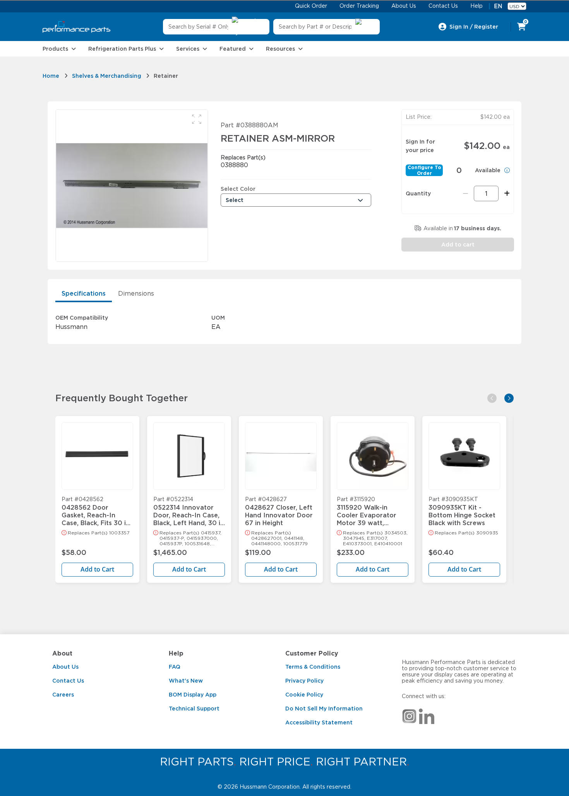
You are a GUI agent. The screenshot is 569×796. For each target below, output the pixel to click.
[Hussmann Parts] (76, 27)
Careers (63, 695)
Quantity (418, 193)
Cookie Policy (304, 695)
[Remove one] (465, 193)
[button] (196, 119)
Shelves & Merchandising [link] (106, 76)
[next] (509, 398)
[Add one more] (506, 193)
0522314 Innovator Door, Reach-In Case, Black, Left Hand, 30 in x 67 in (188, 511)
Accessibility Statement (319, 722)
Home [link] (51, 76)
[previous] (492, 398)
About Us (65, 667)
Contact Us (68, 681)
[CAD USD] (516, 6)
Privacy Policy (304, 681)
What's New (186, 681)
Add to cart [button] (458, 244)
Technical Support (194, 708)
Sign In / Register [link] (473, 27)
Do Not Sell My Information (324, 708)
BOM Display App (192, 695)
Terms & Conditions (312, 667)
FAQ (174, 667)
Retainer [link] (166, 76)
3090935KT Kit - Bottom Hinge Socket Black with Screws (461, 511)
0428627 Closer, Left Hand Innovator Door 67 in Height (279, 511)
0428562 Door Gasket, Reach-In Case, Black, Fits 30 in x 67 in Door (96, 511)
